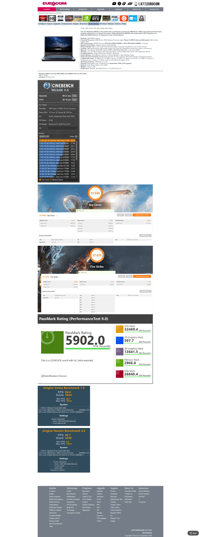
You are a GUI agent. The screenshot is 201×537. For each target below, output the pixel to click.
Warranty (113, 496)
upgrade (100, 9)
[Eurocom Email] (130, 6)
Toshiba (99, 513)
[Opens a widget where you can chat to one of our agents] (193, 533)
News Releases (144, 491)
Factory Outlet (54, 521)
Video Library (114, 507)
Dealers (85, 502)
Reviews (103, 24)
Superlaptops (53, 505)
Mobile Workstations (56, 499)
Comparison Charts (73, 513)
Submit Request (115, 510)
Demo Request (144, 494)
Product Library (54, 518)
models (47, 9)
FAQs (124, 24)
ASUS (99, 499)
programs (83, 9)
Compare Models (55, 515)
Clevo (99, 502)
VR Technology (72, 505)
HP (98, 510)
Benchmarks (94, 24)
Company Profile (130, 491)
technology (65, 9)
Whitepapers (71, 496)
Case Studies (87, 499)
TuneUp (113, 502)
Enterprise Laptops (55, 507)
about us (136, 9)
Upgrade (56, 24)
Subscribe (128, 502)
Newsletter (128, 499)
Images (76, 24)
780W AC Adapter (55, 510)
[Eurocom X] (119, 6)
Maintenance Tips (116, 499)
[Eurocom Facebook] (124, 6)
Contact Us (128, 494)
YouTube (142, 496)
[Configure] (59, 68)
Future (69, 491)
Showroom (53, 513)
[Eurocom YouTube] (114, 6)
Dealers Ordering (88, 505)
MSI (98, 505)
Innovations (71, 502)
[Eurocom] (54, 6)
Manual (111, 24)
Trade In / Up (86, 496)
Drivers (117, 24)
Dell (98, 507)
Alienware (100, 496)
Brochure (84, 24)
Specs (49, 24)
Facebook (142, 502)
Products (52, 491)
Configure (42, 24)
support (118, 9)
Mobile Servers (54, 502)
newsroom (154, 9)
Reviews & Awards (73, 499)
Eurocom (100, 515)
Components (67, 24)
